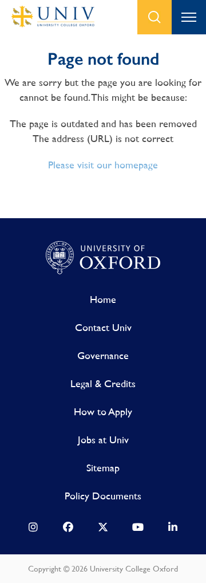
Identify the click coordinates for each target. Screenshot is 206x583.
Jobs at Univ (103, 440)
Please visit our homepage (103, 165)
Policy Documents (103, 496)
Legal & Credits (103, 383)
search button (154, 17)
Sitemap (103, 468)
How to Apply (103, 411)
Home (103, 299)
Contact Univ (103, 327)
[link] (33, 529)
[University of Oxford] (103, 258)
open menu (189, 17)
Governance (103, 355)
